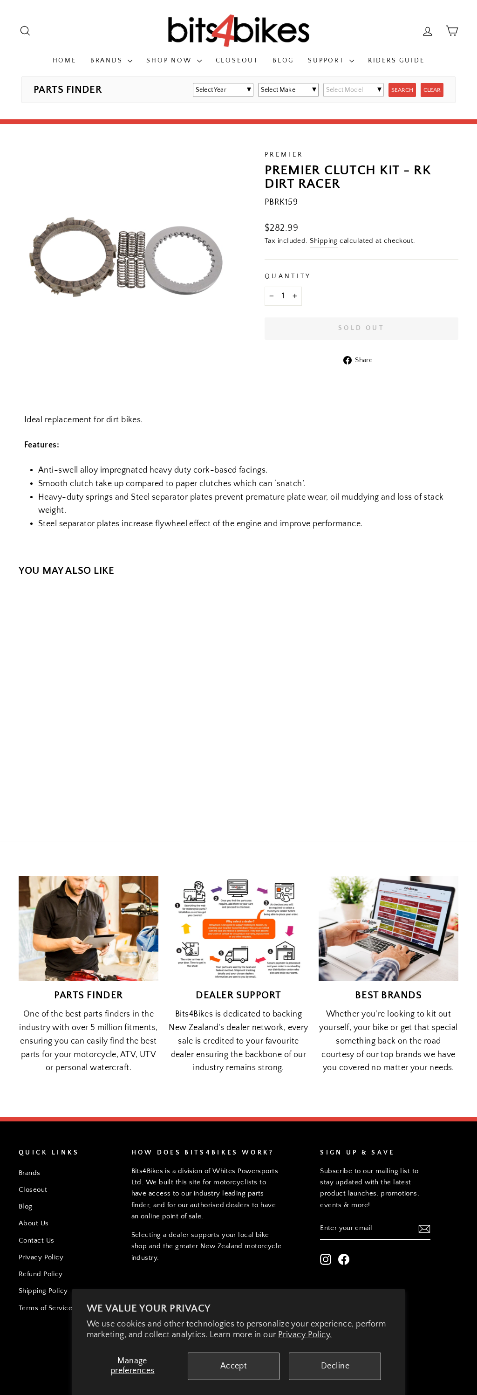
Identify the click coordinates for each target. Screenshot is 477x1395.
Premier (284, 154)
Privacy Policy (41, 1257)
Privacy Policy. (305, 1335)
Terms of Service (45, 1308)
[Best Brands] (388, 928)
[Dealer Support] (238, 928)
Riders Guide (396, 60)
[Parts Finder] (88, 928)
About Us (34, 1223)
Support (327, 60)
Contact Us (37, 1240)
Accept (233, 1366)
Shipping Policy (43, 1291)
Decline (335, 1366)
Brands (108, 60)
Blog (283, 60)
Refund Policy (41, 1274)
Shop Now (170, 60)
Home (64, 60)
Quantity (288, 276)
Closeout (237, 60)
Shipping (324, 241)
